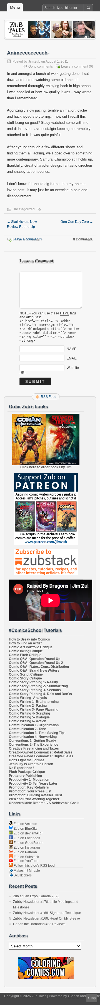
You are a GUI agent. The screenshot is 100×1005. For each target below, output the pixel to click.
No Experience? (21, 768)
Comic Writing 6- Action (27, 721)
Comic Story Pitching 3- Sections (35, 690)
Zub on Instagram (26, 847)
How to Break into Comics (29, 639)
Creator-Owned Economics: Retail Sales (40, 752)
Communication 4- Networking (33, 737)
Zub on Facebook (26, 838)
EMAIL (72, 358)
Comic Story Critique (25, 678)
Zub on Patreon (25, 852)
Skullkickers (22, 875)
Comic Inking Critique (26, 651)
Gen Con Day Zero (77, 222)
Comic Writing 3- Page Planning (33, 709)
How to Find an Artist (25, 643)
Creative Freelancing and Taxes (34, 748)
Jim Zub (34, 61)
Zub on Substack (26, 857)
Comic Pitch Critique (25, 655)
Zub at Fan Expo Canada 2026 (36, 896)
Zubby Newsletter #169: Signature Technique (47, 913)
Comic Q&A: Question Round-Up (34, 659)
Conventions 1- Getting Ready (32, 741)
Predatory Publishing (25, 776)
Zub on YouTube (26, 861)
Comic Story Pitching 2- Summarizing (38, 686)
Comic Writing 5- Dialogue (29, 717)
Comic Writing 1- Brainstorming (34, 702)
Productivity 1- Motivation (29, 780)
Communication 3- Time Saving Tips (37, 733)
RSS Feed (48, 397)
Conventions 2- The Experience (33, 745)
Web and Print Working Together (34, 799)
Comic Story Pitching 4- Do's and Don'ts (40, 694)
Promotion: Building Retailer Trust (35, 795)
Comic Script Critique (26, 674)
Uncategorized (23, 209)
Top (93, 998)
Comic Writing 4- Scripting (29, 713)
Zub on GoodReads (28, 843)
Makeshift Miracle (26, 871)
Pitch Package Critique (27, 772)
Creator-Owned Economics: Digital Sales (41, 756)
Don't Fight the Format (26, 760)
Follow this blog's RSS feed (34, 866)
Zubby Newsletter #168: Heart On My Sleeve (46, 918)
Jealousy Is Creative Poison (31, 764)
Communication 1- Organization (34, 725)
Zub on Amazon (25, 824)
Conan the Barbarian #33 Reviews (39, 924)
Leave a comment (74, 66)
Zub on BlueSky (25, 829)
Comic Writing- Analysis (28, 698)
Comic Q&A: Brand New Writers (34, 671)
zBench (73, 996)
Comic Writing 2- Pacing (28, 706)
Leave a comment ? (27, 239)
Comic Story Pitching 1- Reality (33, 682)
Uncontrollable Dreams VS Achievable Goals (44, 803)
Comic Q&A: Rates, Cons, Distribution (39, 667)
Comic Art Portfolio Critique (30, 647)
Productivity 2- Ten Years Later (33, 783)
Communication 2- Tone (27, 729)
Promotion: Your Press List (30, 791)
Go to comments (40, 66)
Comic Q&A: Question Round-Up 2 (36, 663)
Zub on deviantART (28, 833)
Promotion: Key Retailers (29, 787)
